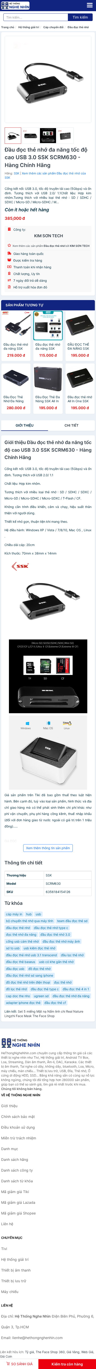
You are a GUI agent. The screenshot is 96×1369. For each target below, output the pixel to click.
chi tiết (72, 425)
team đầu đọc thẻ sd (72, 921)
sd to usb (13, 948)
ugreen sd (41, 996)
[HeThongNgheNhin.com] (20, 5)
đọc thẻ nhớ (62, 982)
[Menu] (90, 5)
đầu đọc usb (15, 969)
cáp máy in (14, 914)
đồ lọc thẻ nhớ (16, 989)
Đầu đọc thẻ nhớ (78, 27)
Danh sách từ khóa (17, 1181)
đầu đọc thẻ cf (55, 1003)
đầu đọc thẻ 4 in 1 (76, 989)
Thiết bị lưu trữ (13, 1281)
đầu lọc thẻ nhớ (72, 955)
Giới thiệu (24, 425)
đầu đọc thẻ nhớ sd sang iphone (29, 975)
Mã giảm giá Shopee (18, 1213)
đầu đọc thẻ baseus (20, 962)
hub (29, 914)
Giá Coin (6, 1356)
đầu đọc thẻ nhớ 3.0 (55, 934)
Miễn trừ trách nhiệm (18, 1138)
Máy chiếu (9, 1291)
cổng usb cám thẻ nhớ (22, 941)
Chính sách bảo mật (18, 1116)
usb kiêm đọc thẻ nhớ (39, 948)
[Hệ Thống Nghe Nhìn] (23, 1043)
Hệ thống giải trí (28, 27)
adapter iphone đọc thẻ (23, 1003)
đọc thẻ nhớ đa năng (21, 934)
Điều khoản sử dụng (18, 1127)
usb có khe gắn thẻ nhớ (56, 962)
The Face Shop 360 (50, 1352)
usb (38, 914)
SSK (16, 173)
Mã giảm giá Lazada (18, 1202)
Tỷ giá (29, 1352)
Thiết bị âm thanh (16, 1270)
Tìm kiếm (80, 17)
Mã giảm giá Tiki (15, 1191)
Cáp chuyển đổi (53, 27)
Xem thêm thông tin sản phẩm (48, 848)
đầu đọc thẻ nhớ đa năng (71, 996)
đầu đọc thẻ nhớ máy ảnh (61, 941)
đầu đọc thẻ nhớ (18, 928)
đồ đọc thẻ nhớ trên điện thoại (28, 982)
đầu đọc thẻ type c (45, 989)
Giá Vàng (73, 1352)
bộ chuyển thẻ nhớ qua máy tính (29, 921)
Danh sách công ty (17, 1170)
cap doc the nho (18, 996)
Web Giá (87, 1352)
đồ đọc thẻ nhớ (39, 969)
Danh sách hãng (14, 1159)
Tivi (4, 1248)
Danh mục (9, 1149)
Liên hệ (7, 1224)
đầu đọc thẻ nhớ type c (51, 928)
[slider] (13, 135)
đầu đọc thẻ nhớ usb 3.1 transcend (31, 955)
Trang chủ (7, 27)
